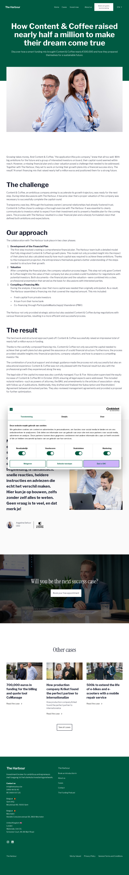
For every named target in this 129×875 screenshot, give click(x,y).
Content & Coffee (44, 157)
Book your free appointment (66, 593)
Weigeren (28, 464)
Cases (64, 7)
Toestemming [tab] (27, 417)
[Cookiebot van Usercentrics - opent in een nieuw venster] (108, 409)
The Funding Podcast (66, 793)
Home (58, 7)
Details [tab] (64, 417)
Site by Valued (75, 856)
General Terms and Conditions (110, 856)
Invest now (74, 7)
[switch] (50, 453)
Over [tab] (102, 417)
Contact (61, 788)
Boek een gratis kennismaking (103, 7)
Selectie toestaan (64, 464)
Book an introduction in (67, 773)
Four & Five (80, 374)
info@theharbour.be (14, 787)
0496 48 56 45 (12, 790)
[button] (119, 7)
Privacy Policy (89, 856)
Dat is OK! (101, 464)
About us (88, 7)
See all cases (64, 727)
